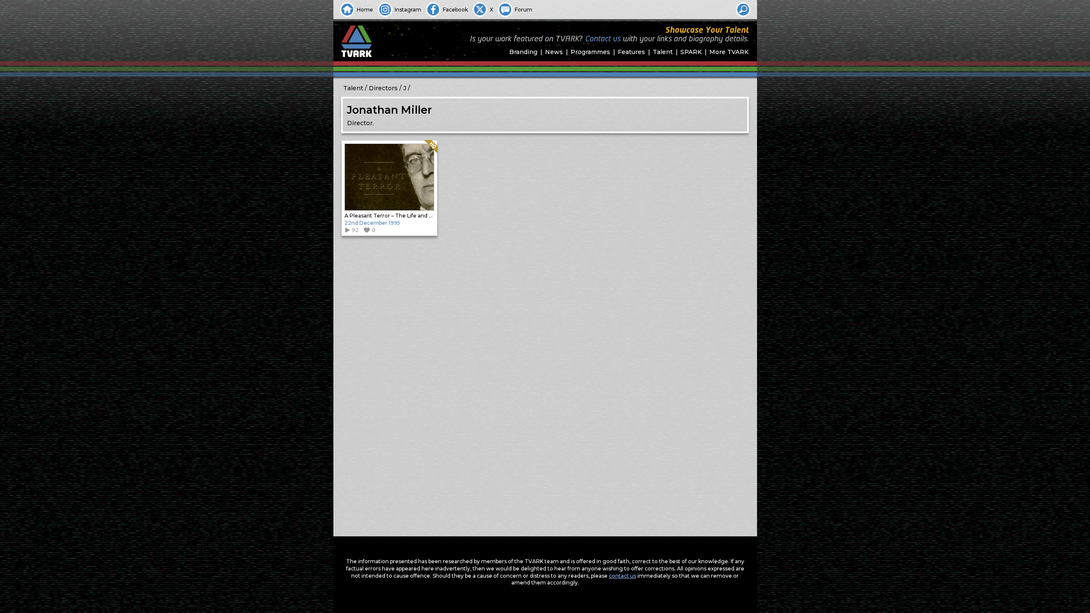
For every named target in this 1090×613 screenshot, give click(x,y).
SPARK (691, 52)
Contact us (602, 39)
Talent (663, 52)
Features (631, 52)
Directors (383, 88)
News (554, 52)
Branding (523, 52)
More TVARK (729, 52)
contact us (622, 576)
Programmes (590, 52)
